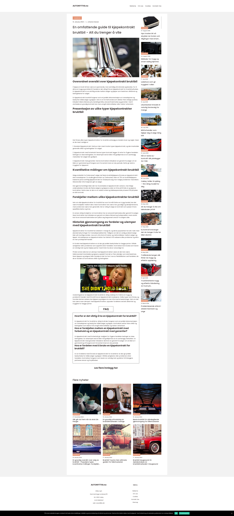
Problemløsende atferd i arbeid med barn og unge (151, 309)
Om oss (140, 6)
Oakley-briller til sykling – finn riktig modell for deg (150, 184)
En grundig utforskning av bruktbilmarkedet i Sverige (113, 420)
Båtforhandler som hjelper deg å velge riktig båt (151, 133)
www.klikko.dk (100, 503)
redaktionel (77, 18)
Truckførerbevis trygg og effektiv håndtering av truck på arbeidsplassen (150, 283)
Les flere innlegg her (106, 367)
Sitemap (135, 502)
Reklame (133, 6)
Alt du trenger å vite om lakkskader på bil (151, 208)
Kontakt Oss (157, 6)
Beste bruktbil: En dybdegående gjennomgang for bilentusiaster (146, 420)
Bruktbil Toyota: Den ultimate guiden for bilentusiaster (115, 461)
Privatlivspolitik (184, 513)
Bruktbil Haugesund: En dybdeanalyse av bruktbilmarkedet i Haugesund (145, 462)
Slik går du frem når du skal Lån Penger (85, 420)
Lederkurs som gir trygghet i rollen (148, 83)
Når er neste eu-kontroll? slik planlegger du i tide (150, 158)
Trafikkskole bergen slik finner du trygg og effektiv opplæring (150, 258)
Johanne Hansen (93, 22)
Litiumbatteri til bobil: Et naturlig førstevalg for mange (150, 107)
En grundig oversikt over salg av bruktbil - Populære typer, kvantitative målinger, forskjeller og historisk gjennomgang (86, 462)
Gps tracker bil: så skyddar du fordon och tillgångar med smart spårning (150, 36)
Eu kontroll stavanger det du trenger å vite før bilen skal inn (151, 232)
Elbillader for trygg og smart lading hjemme (150, 60)
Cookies (148, 6)
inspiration (145, 28)
